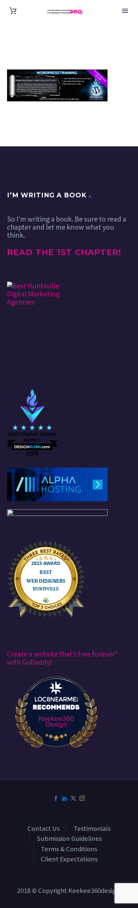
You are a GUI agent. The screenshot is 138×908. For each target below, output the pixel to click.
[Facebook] (56, 798)
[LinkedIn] (64, 798)
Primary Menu (125, 11)
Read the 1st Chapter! (64, 252)
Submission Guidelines (69, 838)
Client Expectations (69, 859)
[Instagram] (82, 798)
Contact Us (43, 828)
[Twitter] (73, 798)
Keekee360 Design (56, 721)
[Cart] (13, 11)
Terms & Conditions (69, 849)
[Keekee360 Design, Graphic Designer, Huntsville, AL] (32, 369)
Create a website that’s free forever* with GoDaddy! (62, 658)
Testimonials (92, 828)
